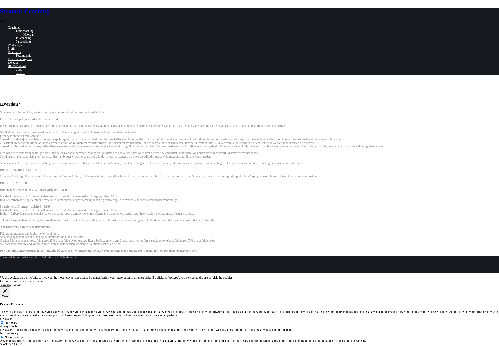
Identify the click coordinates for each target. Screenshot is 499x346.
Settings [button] (6, 284)
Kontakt (13, 62)
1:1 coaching (23, 38)
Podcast (20, 73)
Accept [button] (17, 284)
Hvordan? (29, 34)
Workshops (15, 45)
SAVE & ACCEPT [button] (12, 344)
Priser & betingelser (20, 59)
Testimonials (23, 55)
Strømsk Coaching (25, 11)
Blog (19, 69)
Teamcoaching (25, 31)
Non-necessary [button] (9, 333)
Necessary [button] (6, 318)
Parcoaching (23, 41)
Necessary (11, 322)
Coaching (14, 27)
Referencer (14, 52)
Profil (11, 48)
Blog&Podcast (17, 66)
